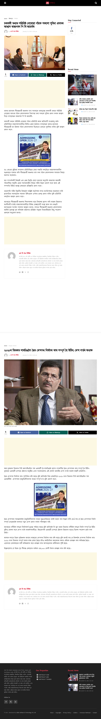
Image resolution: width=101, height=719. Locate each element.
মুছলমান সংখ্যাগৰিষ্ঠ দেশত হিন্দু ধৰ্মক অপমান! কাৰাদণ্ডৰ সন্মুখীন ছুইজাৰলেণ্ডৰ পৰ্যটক (80, 90)
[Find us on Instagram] (15, 702)
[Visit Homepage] (50, 3)
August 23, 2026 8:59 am (88, 124)
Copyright (58, 713)
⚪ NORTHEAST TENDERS (44, 679)
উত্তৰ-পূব (11, 18)
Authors (75, 713)
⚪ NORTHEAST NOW (42, 675)
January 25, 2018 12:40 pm (30, 31)
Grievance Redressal (85, 713)
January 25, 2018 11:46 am (30, 355)
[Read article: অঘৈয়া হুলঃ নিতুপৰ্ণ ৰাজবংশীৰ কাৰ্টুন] (73, 111)
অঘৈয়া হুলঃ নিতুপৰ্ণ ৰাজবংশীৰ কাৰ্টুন (88, 109)
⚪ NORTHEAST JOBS (42, 677)
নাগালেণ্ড (16, 18)
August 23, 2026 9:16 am (88, 111)
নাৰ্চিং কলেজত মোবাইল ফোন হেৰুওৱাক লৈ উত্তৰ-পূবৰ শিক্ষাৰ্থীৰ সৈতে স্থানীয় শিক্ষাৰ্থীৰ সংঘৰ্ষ (87, 101)
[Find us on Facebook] (6, 702)
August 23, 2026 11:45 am (78, 93)
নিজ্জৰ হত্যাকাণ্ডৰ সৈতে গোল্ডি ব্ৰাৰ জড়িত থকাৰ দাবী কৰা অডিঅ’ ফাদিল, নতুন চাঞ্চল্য (87, 120)
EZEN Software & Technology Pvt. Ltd (26, 712)
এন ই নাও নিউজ (14, 31)
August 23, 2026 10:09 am (88, 105)
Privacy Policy (67, 713)
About (51, 713)
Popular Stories (12, 346)
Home (5, 18)
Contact (95, 713)
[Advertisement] (50, 12)
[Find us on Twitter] (11, 702)
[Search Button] (96, 3)
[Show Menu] (5, 3)
